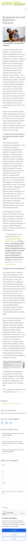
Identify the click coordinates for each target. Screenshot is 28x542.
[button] (25, 9)
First (3, 471)
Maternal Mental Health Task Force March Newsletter (13, 450)
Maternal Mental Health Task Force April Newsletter (13, 434)
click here (18, 392)
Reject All (14, 538)
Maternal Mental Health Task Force (12, 403)
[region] (14, 529)
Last (3, 478)
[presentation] (14, 512)
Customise (14, 534)
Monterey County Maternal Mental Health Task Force (13, 239)
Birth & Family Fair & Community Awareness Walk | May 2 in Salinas (13, 442)
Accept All (14, 530)
